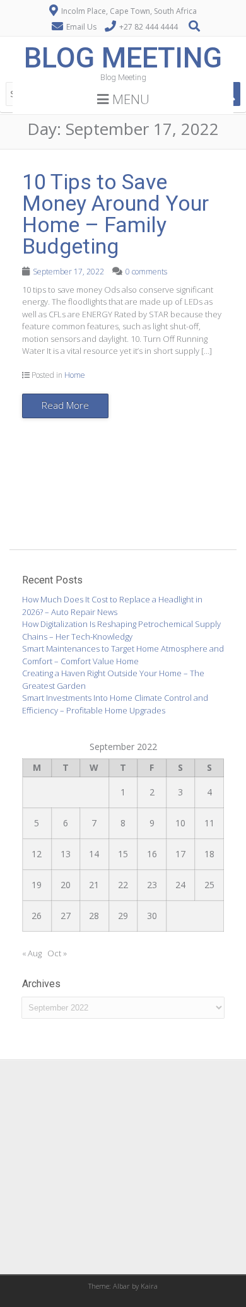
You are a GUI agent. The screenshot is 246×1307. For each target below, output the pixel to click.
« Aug (32, 953)
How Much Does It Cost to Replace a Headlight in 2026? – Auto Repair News (112, 606)
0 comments (146, 271)
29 (123, 916)
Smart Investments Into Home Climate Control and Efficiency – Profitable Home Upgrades (115, 704)
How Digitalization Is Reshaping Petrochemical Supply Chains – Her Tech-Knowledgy (121, 630)
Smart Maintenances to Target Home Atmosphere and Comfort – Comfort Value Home (123, 655)
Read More (65, 405)
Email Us (81, 26)
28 (94, 916)
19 (37, 885)
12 (37, 854)
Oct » (57, 953)
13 (66, 854)
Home (74, 375)
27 (66, 916)
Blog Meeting (123, 58)
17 (180, 854)
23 (152, 885)
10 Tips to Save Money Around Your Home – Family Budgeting (115, 214)
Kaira (149, 1286)
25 (209, 885)
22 (123, 885)
